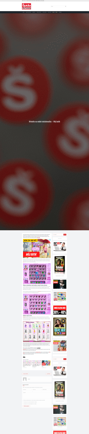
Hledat (65, 234)
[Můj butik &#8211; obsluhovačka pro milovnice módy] (36, 362)
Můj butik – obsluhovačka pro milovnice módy (35, 366)
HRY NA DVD (49, 12)
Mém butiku (39, 291)
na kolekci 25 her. (38, 352)
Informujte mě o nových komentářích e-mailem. (30, 401)
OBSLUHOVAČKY (39, 12)
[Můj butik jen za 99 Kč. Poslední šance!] (27, 362)
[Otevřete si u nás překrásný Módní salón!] (46, 362)
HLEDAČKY (34, 12)
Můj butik (38, 237)
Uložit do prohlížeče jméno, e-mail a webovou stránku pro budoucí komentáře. (34, 399)
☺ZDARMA (60, 12)
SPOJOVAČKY (45, 12)
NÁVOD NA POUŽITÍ (28, 12)
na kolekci (38, 348)
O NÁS (23, 12)
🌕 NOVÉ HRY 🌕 (55, 12)
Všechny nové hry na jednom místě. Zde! (59, 251)
